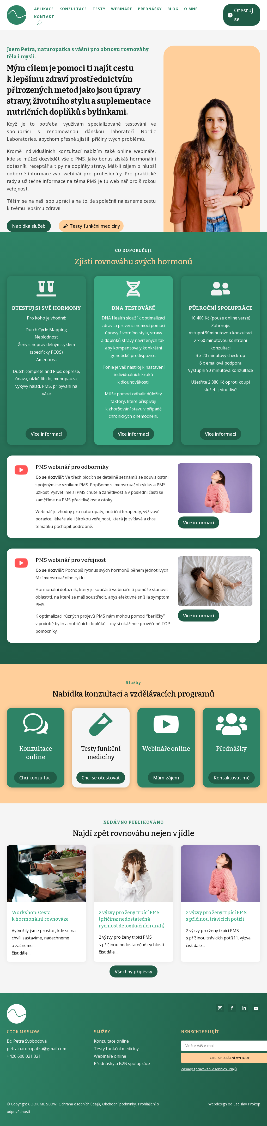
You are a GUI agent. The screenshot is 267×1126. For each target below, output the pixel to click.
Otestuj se (243, 15)
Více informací (46, 434)
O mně (191, 9)
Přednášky (150, 9)
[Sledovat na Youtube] (256, 1008)
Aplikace (44, 9)
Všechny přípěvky (133, 971)
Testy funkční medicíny (95, 226)
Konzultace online (111, 1041)
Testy (99, 9)
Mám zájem (166, 777)
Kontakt (44, 17)
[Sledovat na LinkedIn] (244, 1008)
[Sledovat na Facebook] (232, 1008)
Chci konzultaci (35, 777)
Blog (172, 9)
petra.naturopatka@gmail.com (36, 1048)
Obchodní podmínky (119, 1104)
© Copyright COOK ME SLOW (32, 1104)
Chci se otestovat (101, 777)
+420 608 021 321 (24, 1056)
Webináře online (110, 1056)
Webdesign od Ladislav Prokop (234, 1104)
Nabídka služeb (29, 226)
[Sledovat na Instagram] (220, 1008)
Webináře (121, 9)
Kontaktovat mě (232, 777)
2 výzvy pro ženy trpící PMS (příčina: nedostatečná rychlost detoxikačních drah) (132, 919)
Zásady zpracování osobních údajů (209, 1069)
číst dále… (21, 953)
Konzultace (73, 9)
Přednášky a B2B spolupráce (122, 1063)
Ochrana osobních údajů (79, 1104)
